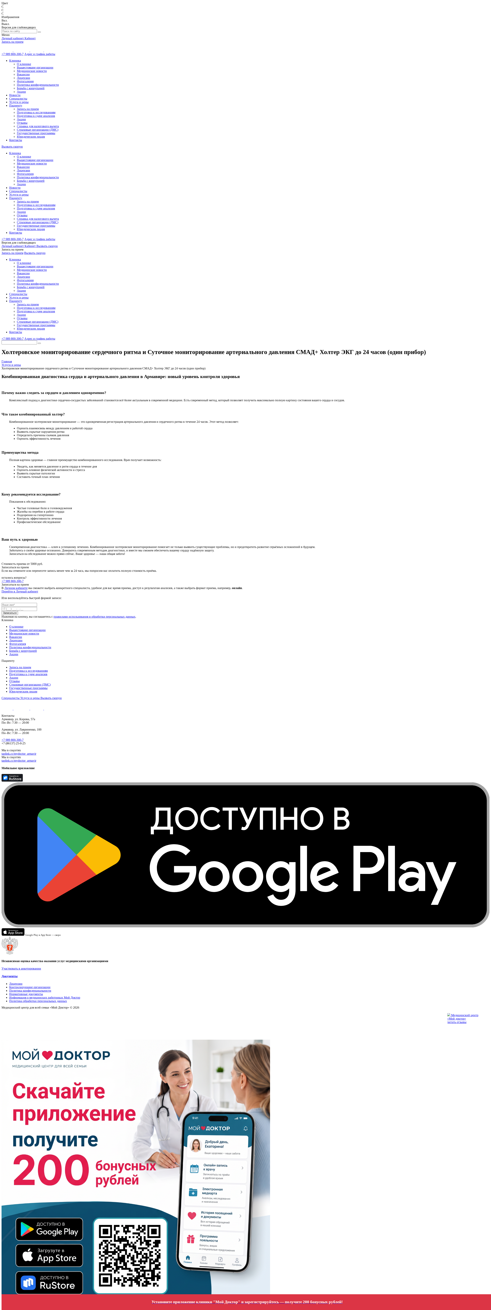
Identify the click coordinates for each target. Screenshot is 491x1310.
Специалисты (18, 98)
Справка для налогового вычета (38, 126)
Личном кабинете (16, 588)
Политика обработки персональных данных (38, 1001)
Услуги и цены (19, 102)
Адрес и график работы (39, 54)
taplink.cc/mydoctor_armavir (19, 753)
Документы (10, 976)
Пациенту (15, 105)
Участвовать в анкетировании (21, 968)
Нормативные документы (26, 994)
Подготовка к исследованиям (36, 112)
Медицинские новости (32, 71)
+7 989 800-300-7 (13, 54)
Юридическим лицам (31, 136)
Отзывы (22, 122)
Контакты (15, 140)
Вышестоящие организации (35, 67)
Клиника (15, 60)
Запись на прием (12, 41)
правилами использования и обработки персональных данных (94, 616)
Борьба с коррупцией (30, 88)
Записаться (9, 613)
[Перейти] (203, 1251)
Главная (7, 361)
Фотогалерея (25, 81)
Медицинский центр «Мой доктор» (462, 1017)
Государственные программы (36, 133)
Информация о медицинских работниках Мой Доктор (44, 997)
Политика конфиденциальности (38, 84)
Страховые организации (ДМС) (37, 129)
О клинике (24, 64)
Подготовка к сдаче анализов (36, 116)
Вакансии (23, 74)
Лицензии (23, 77)
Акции (21, 91)
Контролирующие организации (29, 987)
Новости (15, 95)
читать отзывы (456, 1022)
